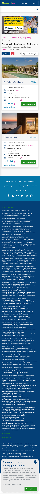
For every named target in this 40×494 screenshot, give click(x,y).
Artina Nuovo (30, 345)
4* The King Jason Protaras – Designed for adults (13, 418)
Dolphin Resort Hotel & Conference (10, 406)
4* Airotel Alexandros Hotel (8, 306)
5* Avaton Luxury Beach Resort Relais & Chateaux (13, 415)
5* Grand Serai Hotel (29, 217)
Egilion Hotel (18, 271)
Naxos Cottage (17, 390)
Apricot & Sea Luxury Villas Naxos (21, 399)
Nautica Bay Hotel (21, 218)
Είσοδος (26, 3)
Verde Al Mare (20, 332)
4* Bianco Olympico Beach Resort (24, 220)
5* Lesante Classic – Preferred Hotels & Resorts (12, 394)
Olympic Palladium (29, 375)
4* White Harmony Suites (7, 374)
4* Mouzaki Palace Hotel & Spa (9, 237)
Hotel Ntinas (15, 285)
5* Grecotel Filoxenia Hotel (8, 212)
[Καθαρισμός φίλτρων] (12, 54)
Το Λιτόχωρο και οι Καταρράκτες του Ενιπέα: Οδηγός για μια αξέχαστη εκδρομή (18, 450)
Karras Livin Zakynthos (7, 399)
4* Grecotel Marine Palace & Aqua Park (23, 213)
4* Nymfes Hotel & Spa (7, 252)
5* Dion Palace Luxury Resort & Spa (23, 228)
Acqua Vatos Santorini (7, 284)
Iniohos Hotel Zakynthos (7, 382)
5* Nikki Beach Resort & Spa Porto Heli (10, 261)
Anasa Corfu (27, 350)
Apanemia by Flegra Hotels (8, 260)
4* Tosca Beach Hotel (6, 223)
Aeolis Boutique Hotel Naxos (8, 265)
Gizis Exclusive (5, 342)
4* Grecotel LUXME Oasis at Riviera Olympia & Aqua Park (15, 249)
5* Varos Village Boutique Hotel (9, 375)
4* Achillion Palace (14, 338)
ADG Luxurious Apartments (28, 271)
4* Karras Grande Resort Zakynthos (10, 263)
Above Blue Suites (6, 268)
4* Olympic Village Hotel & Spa (18, 234)
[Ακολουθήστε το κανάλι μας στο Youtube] (17, 195)
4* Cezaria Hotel (15, 268)
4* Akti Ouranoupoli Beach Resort (9, 308)
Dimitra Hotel (20, 407)
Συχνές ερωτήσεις (20, 190)
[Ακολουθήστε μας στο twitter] (22, 195)
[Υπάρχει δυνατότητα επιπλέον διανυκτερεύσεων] (24, 87)
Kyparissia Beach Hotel (7, 311)
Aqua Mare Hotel (17, 364)
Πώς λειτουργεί (29, 181)
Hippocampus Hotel (32, 351)
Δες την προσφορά (29, 104)
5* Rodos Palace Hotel (20, 255)
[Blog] (31, 195)
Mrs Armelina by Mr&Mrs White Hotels (11, 388)
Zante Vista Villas (24, 406)
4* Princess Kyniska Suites (8, 305)
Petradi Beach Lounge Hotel (27, 377)
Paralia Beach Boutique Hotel (8, 282)
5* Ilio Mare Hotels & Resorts (8, 225)
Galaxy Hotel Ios (27, 318)
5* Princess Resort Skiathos (16, 297)
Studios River (31, 305)
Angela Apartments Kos (16, 385)
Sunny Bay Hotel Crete (25, 303)
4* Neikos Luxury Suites (15, 274)
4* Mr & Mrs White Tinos (16, 244)
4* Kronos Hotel (28, 231)
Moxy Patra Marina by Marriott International (25, 258)
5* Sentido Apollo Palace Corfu (20, 346)
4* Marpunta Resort (20, 253)
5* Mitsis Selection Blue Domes (26, 340)
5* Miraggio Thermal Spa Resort (28, 268)
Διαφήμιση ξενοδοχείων (28, 186)
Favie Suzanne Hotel (28, 257)
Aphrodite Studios (20, 306)
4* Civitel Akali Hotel (6, 361)
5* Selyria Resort (5, 234)
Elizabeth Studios (18, 252)
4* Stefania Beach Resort (7, 250)
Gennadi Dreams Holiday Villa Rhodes (10, 425)
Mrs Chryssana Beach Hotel (22, 260)
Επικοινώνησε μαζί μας (13, 181)
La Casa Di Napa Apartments (19, 313)
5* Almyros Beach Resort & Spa (9, 351)
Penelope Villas (5, 369)
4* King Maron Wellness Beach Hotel (10, 303)
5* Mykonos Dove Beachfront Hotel (10, 372)
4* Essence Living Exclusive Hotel (20, 316)
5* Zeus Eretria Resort (25, 221)
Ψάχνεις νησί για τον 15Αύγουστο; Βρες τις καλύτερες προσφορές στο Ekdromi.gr (17, 457)
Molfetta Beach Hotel (28, 367)
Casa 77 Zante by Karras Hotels (23, 334)
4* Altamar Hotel (29, 250)
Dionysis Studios (20, 282)
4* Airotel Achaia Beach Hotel (23, 225)
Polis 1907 (20, 396)
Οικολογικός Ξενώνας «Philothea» (9, 290)
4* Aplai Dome (22, 354)
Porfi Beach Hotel (16, 393)
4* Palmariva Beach (6, 242)
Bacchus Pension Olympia (21, 305)
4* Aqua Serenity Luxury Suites (9, 407)
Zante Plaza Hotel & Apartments (9, 233)
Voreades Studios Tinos (20, 423)
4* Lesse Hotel (28, 242)
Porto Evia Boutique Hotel (8, 255)
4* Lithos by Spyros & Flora (21, 374)
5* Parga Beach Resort (7, 313)
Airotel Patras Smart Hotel (8, 281)
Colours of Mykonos (15, 369)
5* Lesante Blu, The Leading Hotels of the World (25, 382)
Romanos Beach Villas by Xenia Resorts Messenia (13, 420)
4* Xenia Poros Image (18, 231)
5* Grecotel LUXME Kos (7, 213)
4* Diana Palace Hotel (27, 269)
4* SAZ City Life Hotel (32, 253)
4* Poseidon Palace (6, 217)
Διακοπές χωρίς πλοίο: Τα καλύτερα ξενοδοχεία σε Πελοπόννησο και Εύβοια (19, 445)
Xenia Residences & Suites (22, 383)
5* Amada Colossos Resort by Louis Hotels (11, 409)
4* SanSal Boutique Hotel (23, 337)
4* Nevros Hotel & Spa (7, 324)
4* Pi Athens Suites (21, 319)
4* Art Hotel (21, 375)
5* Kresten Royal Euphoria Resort (9, 354)
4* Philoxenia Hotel (19, 250)
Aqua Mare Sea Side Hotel (8, 301)
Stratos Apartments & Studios (8, 337)
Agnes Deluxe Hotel (6, 326)
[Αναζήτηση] (37, 9)
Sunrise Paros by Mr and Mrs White (10, 391)
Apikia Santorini (17, 367)
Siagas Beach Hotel (6, 239)
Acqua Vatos (30, 311)
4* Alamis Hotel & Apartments (9, 321)
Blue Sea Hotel (33, 260)
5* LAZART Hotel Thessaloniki (9, 332)
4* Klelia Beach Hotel (6, 231)
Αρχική (4, 38)
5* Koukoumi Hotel (21, 345)
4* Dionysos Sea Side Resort (20, 386)
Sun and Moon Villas (6, 316)
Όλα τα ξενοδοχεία (6, 433)
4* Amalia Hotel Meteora (7, 271)
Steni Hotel (30, 313)
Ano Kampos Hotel (22, 329)
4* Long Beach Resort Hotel (8, 220)
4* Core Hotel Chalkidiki (7, 300)
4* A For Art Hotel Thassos (22, 287)
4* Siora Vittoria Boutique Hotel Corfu (21, 277)
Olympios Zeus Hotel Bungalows (26, 324)
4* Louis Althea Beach (19, 404)
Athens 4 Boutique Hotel (20, 327)
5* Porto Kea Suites (21, 335)
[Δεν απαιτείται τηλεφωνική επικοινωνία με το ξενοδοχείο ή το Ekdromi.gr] (21, 100)
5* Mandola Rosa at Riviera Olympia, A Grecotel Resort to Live (16, 210)
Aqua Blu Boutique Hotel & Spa (29, 361)
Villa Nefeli (28, 343)
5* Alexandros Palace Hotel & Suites (10, 358)
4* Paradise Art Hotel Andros (8, 247)
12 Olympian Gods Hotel (29, 244)
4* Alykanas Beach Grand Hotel (19, 239)
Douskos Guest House (26, 366)
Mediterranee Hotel (23, 308)
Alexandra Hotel (5, 310)
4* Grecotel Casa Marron (21, 212)
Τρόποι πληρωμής (9, 186)
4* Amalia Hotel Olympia (7, 258)
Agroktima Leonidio (6, 277)
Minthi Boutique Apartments (8, 292)
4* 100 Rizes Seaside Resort (17, 273)
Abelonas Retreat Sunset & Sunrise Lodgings (12, 410)
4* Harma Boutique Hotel (7, 350)
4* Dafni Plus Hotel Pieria (24, 398)
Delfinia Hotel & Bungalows (8, 383)
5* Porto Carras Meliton (22, 237)
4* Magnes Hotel (5, 430)
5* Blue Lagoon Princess (25, 229)
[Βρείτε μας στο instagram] (13, 195)
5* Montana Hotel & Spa (17, 217)
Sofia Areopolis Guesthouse (8, 422)
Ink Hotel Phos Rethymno (28, 409)
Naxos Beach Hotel (21, 351)
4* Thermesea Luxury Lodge (17, 343)
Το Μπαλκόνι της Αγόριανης (8, 287)
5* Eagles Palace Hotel (7, 378)
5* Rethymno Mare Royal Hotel (26, 391)
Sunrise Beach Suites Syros (29, 385)
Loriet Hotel (18, 301)
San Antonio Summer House (8, 314)
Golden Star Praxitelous (16, 257)
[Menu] (3, 8)
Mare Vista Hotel (5, 244)
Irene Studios (31, 239)
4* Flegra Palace (5, 343)
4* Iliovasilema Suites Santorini (26, 276)
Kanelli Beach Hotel (18, 236)
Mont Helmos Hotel (26, 274)
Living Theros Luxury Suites (26, 358)
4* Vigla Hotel (21, 380)
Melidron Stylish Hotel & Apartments (10, 428)
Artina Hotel (17, 300)
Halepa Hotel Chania (30, 380)
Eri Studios (33, 350)
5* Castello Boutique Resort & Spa (23, 348)
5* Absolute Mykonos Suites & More (27, 285)
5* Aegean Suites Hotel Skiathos (9, 398)
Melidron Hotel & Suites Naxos (26, 322)
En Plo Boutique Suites (7, 367)
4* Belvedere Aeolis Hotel (28, 300)
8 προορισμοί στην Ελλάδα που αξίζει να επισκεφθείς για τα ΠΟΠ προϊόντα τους (19, 447)
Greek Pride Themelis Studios (8, 319)
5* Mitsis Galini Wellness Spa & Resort (10, 215)
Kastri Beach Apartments (7, 423)
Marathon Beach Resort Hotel (8, 295)
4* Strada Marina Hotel (14, 366)
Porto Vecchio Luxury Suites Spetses (10, 417)
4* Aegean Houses (18, 378)
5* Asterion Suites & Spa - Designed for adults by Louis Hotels (16, 362)
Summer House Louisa (18, 330)
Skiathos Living (5, 297)
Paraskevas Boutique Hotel (8, 348)
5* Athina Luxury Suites (26, 338)
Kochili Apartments (6, 285)
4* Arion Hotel (5, 229)
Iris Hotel (15, 276)
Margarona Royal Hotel (28, 252)
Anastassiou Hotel (25, 310)
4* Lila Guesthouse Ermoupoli (28, 425)
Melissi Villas (5, 377)
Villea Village (5, 366)
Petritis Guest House (17, 318)
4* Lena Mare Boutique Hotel (19, 359)
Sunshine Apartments (31, 282)
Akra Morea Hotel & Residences (9, 245)
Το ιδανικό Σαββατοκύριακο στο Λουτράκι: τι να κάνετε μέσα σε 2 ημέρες (18, 443)
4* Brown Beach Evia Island (23, 241)
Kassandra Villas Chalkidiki (22, 426)
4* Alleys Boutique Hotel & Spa (27, 428)
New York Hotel (5, 338)
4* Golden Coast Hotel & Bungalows (10, 221)
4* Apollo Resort (5, 385)
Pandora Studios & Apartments (9, 414)
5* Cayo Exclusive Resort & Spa (9, 335)
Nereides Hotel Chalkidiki (22, 422)
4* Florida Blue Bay (14, 229)
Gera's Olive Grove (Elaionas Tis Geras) (26, 295)
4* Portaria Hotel (16, 269)
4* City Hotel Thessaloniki (21, 281)
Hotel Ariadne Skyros (26, 388)
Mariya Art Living (17, 361)
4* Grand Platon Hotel (28, 226)
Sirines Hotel (32, 265)
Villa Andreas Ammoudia (22, 314)
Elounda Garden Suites (24, 356)
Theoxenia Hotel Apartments (8, 241)
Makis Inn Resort (19, 350)
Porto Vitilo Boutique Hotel (8, 253)
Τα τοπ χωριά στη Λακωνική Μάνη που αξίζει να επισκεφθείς (15, 455)
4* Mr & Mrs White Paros (23, 321)
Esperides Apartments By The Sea (9, 322)
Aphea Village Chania (30, 412)
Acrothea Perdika (6, 293)
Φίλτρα (6, 54)
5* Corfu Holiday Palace (7, 236)
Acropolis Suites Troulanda (8, 334)
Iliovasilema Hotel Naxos (7, 386)
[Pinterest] (27, 195)
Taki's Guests (32, 422)
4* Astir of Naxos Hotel (14, 377)
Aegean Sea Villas (24, 372)
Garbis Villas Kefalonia (7, 276)
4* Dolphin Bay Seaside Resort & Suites (27, 233)
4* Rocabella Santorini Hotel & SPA (10, 356)
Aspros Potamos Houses (7, 401)
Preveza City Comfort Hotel (18, 326)
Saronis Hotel (16, 284)
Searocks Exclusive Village (8, 289)
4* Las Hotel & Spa (15, 310)
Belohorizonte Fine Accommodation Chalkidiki (13, 412)
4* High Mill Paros (6, 257)
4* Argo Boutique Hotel (26, 342)
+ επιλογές (17, 90)
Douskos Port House (6, 269)
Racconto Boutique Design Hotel (9, 298)
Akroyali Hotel (24, 261)
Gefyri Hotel (34, 334)
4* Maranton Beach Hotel (7, 228)
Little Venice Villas (26, 402)
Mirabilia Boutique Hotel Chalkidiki (19, 293)
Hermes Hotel (14, 340)
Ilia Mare (15, 324)
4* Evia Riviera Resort (7, 226)
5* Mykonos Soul (23, 370)
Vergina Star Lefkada (6, 318)
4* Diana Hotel (5, 274)
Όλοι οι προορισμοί (14, 38)
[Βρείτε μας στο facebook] (8, 195)
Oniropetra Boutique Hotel (25, 263)
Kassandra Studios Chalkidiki (8, 426)
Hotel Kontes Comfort (7, 364)
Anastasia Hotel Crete (30, 407)
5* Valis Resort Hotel (25, 215)
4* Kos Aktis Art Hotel (7, 353)
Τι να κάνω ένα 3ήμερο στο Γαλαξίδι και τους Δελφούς (14, 453)
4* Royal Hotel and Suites (19, 311)
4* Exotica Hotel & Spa (18, 223)
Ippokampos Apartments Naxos (9, 380)
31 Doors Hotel (31, 329)
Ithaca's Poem (32, 293)
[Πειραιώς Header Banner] (20, 24)
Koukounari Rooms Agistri (28, 301)
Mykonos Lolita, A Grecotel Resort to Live (11, 402)
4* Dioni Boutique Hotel (7, 266)
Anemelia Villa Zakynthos (30, 401)
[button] (30, 53)
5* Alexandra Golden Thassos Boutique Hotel (24, 266)
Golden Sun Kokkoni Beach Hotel (25, 245)
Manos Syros (22, 290)
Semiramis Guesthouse (18, 279)
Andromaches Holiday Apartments (10, 370)
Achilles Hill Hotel (6, 273)
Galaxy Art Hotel (22, 298)
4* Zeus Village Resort (22, 414)
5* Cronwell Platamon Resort (8, 218)
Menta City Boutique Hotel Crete (9, 396)
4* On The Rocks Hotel (7, 390)
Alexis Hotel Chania (6, 359)
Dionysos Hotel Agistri (28, 364)
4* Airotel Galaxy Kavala (22, 265)
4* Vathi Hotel (14, 430)
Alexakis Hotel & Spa (6, 330)
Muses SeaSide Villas (32, 255)
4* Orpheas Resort (6, 393)
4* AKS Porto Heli (17, 226)
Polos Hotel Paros (6, 340)
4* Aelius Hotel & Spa (6, 279)
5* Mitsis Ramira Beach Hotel (8, 345)
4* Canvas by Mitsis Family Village (21, 353)
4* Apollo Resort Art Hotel (21, 289)
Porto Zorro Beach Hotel (17, 242)
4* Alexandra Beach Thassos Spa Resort (26, 292)
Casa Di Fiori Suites (28, 378)
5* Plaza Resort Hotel (15, 342)
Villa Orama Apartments (7, 327)
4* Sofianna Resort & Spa (7, 404)
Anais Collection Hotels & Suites (9, 329)
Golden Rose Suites (25, 284)
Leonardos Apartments (31, 273)
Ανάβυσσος (26, 38)
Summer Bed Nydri (18, 401)
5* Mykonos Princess (6, 346)
